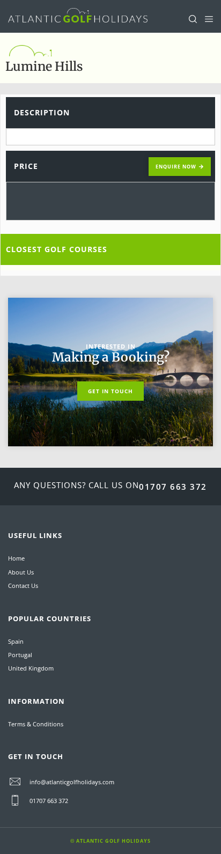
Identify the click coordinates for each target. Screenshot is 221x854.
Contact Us (23, 585)
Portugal (20, 655)
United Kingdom (31, 668)
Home (16, 558)
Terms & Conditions (35, 724)
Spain (16, 641)
